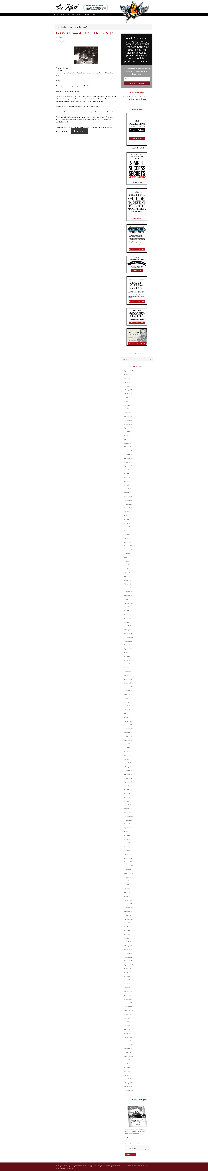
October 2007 (128, 961)
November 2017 (128, 504)
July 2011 (127, 789)
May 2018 (127, 481)
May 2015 (127, 618)
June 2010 (127, 839)
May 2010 (127, 843)
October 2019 (128, 424)
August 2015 (127, 607)
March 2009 (127, 896)
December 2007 (128, 953)
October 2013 (128, 691)
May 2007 (127, 980)
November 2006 (128, 1003)
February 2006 (128, 1037)
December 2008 (128, 908)
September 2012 (128, 740)
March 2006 (127, 1033)
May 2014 (127, 664)
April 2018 (127, 485)
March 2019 (127, 443)
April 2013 (127, 713)
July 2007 (127, 972)
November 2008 (128, 911)
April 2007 (127, 984)
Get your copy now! (130, 1154)
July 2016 (127, 565)
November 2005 (128, 1048)
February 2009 (128, 900)
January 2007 (128, 995)
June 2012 (127, 751)
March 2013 (127, 717)
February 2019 (128, 447)
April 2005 (127, 1075)
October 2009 (128, 869)
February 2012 (128, 767)
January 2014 (128, 679)
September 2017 (128, 512)
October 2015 (128, 599)
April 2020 (127, 409)
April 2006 (127, 1029)
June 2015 (127, 614)
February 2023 (128, 390)
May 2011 (127, 797)
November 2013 (128, 687)
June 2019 (127, 435)
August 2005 (127, 1060)
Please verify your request (132, 1144)
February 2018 (128, 493)
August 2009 (127, 877)
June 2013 (127, 706)
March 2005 (127, 1079)
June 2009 (127, 885)
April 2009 (127, 892)
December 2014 (128, 637)
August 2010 (127, 831)
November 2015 (128, 595)
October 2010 (128, 824)
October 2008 (128, 915)
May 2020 (127, 405)
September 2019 (128, 428)
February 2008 (128, 946)
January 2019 (128, 451)
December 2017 (128, 500)
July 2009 (127, 881)
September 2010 (128, 828)
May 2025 (127, 378)
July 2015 (127, 611)
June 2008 (127, 930)
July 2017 (127, 519)
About (62, 14)
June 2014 (127, 660)
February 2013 (128, 721)
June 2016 (127, 569)
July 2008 (127, 927)
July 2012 (127, 748)
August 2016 (127, 561)
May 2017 (127, 527)
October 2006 (128, 1007)
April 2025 (127, 382)
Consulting (70, 14)
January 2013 (128, 725)
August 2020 (127, 401)
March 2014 (127, 671)
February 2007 (128, 991)
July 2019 (127, 432)
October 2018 (128, 462)
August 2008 (127, 923)
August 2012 (127, 744)
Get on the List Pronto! (137, 83)
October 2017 (128, 508)
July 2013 (127, 702)
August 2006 (127, 1014)
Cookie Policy (67, 1165)
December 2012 (128, 729)
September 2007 (128, 965)
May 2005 (127, 1071)
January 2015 (128, 633)
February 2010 (128, 854)
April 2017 (127, 531)
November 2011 (128, 774)
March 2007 (127, 987)
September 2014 (128, 649)
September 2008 (128, 919)
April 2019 (127, 439)
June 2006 (127, 1022)
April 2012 (127, 759)
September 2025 (128, 371)
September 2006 (128, 1010)
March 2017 (127, 534)
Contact (79, 14)
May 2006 (127, 1026)
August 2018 (127, 470)
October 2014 (128, 645)
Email (126, 1138)
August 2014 (127, 652)
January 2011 (128, 812)
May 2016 (127, 572)
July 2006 (127, 1018)
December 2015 (128, 592)
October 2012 (128, 736)
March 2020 (127, 413)
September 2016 (128, 557)
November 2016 (128, 550)
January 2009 (128, 904)
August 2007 (127, 968)
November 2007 (128, 957)
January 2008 (128, 949)
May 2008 (127, 934)
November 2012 (128, 732)
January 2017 (128, 542)
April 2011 (127, 801)
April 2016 (127, 576)
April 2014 (127, 668)
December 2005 (128, 1045)
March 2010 (127, 850)
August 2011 (127, 786)
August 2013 (127, 698)
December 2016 (128, 546)
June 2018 (127, 477)
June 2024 (127, 386)
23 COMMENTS (60, 37)
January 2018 (128, 496)
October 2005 (128, 1052)
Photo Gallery (90, 14)
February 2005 (128, 1083)
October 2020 (128, 397)
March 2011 (127, 805)
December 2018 (128, 454)
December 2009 (128, 862)
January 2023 (128, 394)
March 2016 (127, 580)
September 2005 (128, 1056)
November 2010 (128, 820)
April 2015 (127, 622)
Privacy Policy (59, 1165)
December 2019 (128, 420)
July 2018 (127, 473)
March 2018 (127, 489)
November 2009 (128, 866)
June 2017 (127, 523)
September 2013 (128, 694)
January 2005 (128, 1086)
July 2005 (127, 1064)
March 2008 (127, 942)
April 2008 (127, 938)
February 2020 (128, 416)
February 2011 (128, 809)
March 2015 (127, 626)
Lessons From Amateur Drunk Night (85, 33)
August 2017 (127, 515)
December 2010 (128, 816)
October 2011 (128, 778)
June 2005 (127, 1067)
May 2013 (127, 710)
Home (56, 14)
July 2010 (127, 835)
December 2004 (128, 1090)
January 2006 (128, 1041)
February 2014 (128, 675)
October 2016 (128, 553)
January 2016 (128, 588)
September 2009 (128, 873)
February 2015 (128, 630)
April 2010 (127, 847)
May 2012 (127, 755)
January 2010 (128, 858)
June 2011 (127, 793)
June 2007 (127, 976)
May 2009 (127, 888)
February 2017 (128, 538)
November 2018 (128, 458)
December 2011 (128, 770)
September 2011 (128, 782)
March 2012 (127, 763)
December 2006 (128, 999)
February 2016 (128, 584)
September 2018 (128, 466)
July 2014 (127, 656)
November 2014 (128, 641)
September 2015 (128, 603)
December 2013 (128, 683)
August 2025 (127, 374)
